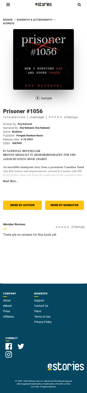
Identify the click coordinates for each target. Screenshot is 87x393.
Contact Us (41, 305)
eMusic (7, 305)
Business (17, 131)
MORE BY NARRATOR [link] (65, 205)
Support (39, 300)
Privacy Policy (43, 321)
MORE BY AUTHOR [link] (22, 205)
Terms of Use (42, 316)
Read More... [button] (10, 181)
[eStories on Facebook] (9, 344)
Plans (37, 311)
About (7, 300)
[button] (8, 4)
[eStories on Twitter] (21, 344)
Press (6, 311)
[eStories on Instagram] (8, 352)
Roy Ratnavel (25, 124)
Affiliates (8, 316)
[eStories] (43, 4)
